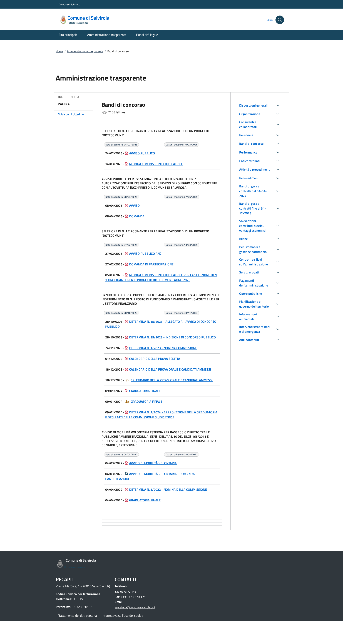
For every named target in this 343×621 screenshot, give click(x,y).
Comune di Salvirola (69, 4)
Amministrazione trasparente (85, 51)
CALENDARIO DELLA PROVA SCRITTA (154, 358)
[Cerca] (279, 20)
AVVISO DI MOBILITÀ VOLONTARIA (153, 463)
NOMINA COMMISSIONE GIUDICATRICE (156, 164)
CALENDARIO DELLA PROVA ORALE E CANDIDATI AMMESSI (170, 369)
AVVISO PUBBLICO (142, 153)
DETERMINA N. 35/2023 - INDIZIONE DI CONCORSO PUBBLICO (172, 337)
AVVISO (134, 205)
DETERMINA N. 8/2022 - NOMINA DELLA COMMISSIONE (168, 489)
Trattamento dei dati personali (78, 615)
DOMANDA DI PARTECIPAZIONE (151, 264)
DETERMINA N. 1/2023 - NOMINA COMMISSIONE (163, 348)
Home (59, 51)
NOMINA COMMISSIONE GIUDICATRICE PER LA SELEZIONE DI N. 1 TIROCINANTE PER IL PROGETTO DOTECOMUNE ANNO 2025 (161, 277)
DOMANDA (136, 216)
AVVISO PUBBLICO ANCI (145, 253)
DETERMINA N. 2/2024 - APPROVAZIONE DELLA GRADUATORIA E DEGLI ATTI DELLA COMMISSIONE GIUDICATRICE (161, 415)
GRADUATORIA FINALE (145, 390)
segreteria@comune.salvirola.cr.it (135, 607)
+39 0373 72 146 (125, 591)
